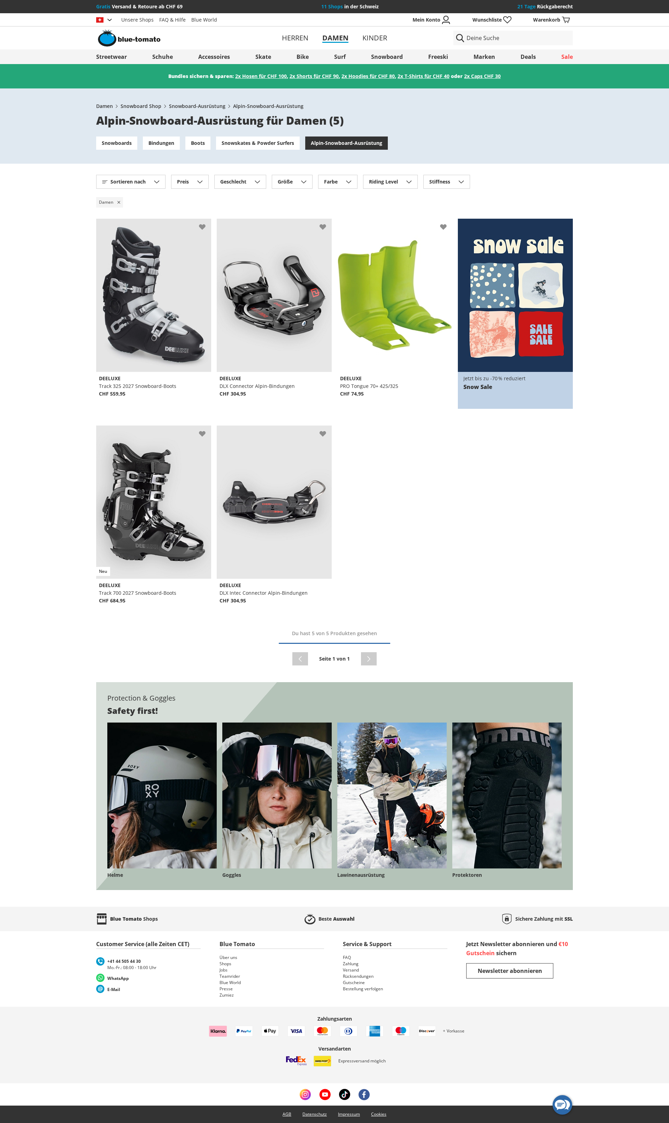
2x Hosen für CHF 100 (261, 76)
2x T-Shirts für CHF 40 (423, 76)
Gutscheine (354, 982)
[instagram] (305, 1094)
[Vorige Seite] (300, 658)
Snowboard (387, 57)
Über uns (228, 957)
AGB (287, 1114)
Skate (263, 57)
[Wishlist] (205, 224)
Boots (198, 143)
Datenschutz (314, 1114)
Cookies (378, 1114)
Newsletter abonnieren (510, 971)
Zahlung (351, 964)
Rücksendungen (358, 976)
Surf (340, 57)
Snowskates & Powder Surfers (258, 143)
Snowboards (117, 143)
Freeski (438, 57)
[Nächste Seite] (369, 658)
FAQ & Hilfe (172, 19)
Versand (351, 970)
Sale (567, 57)
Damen (335, 37)
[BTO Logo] (173, 38)
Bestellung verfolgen (363, 989)
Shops (225, 964)
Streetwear (111, 57)
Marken (484, 57)
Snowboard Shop (141, 106)
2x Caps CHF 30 (482, 76)
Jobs (224, 970)
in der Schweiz (350, 6)
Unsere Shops (137, 19)
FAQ (347, 957)
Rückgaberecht (545, 6)
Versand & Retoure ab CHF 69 (139, 6)
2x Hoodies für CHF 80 (368, 76)
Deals (528, 57)
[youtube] (325, 1094)
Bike (303, 57)
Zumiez (227, 995)
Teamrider (230, 976)
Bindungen (161, 143)
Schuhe (162, 57)
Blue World (204, 19)
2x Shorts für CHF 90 (314, 76)
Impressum (349, 1114)
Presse (226, 989)
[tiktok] (344, 1094)
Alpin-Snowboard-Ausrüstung (268, 106)
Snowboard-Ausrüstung (197, 106)
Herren (295, 37)
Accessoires (214, 57)
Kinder (374, 37)
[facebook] (364, 1094)
